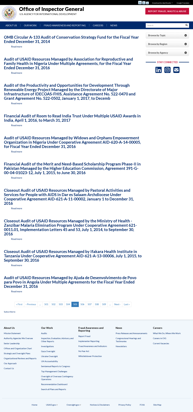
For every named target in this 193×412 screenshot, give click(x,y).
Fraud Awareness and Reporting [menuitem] (65, 25)
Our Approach (10, 363)
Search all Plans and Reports (53, 389)
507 (90, 304)
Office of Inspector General (51, 9)
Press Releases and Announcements (131, 333)
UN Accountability (49, 361)
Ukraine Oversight (49, 356)
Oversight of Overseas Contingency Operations (57, 377)
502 (54, 304)
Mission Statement (12, 333)
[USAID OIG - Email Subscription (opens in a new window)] (176, 70)
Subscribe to (9, 311)
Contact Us (9, 368)
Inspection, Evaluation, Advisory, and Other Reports (57, 339)
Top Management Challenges (54, 371)
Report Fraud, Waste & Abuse (167, 11)
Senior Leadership (12, 343)
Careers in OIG (159, 338)
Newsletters (121, 346)
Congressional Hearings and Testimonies (128, 339)
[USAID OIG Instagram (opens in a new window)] (167, 70)
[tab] (167, 35)
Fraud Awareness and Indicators (92, 346)
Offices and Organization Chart (18, 348)
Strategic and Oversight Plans (17, 353)
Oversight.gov (73, 404)
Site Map (157, 404)
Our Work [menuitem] (30, 25)
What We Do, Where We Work (167, 333)
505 (76, 305)
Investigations (47, 346)
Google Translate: (183, 3)
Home (34, 404)
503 (61, 304)
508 (97, 304)
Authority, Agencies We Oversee (18, 338)
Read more (16, 46)
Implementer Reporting (88, 341)
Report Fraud (84, 336)
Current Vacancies (161, 343)
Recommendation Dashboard (54, 384)
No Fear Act (83, 351)
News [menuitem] (113, 25)
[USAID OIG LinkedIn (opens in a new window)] (158, 70)
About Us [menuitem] (11, 25)
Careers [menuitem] (98, 25)
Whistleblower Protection (90, 356)
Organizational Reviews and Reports (20, 358)
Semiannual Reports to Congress (55, 366)
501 (46, 304)
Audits (44, 333)
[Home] (9, 13)
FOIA (142, 404)
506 (83, 304)
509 (104, 304)
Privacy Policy (124, 404)
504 (68, 304)
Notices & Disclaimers (100, 404)
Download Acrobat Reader (161, 3)
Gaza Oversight (48, 351)
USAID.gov (51, 404)
